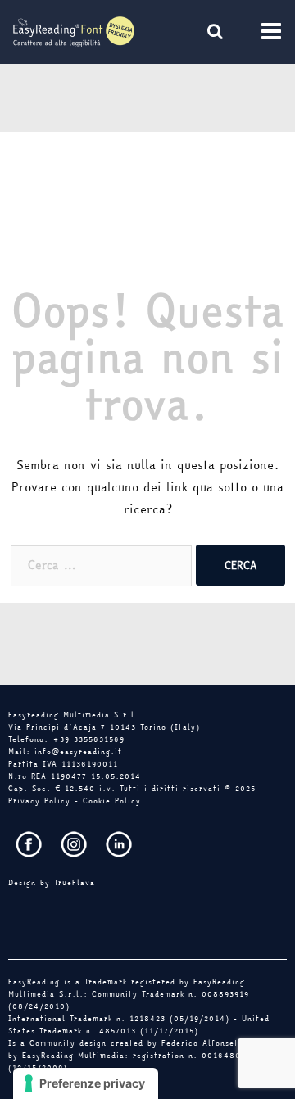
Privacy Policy (39, 801)
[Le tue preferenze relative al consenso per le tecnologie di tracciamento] (85, 1083)
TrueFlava (74, 883)
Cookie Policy (112, 801)
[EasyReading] (73, 30)
